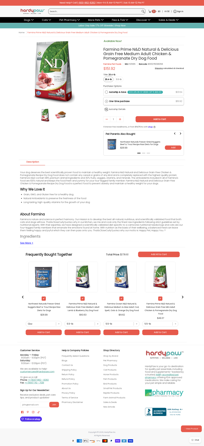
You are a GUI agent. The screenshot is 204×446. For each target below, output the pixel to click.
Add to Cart (159, 119)
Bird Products (110, 383)
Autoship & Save (135, 92)
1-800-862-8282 (86, 2)
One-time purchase (119, 101)
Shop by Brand (110, 356)
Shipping (159, 68)
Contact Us (67, 365)
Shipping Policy (69, 369)
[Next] (84, 72)
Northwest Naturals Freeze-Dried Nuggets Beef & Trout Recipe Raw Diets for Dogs (140, 143)
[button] (143, 101)
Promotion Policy (70, 383)
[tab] (32, 162)
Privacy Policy (68, 393)
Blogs (64, 360)
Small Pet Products (112, 388)
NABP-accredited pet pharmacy (162, 376)
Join (54, 404)
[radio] (106, 92)
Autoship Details (117, 109)
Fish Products (110, 379)
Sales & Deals (110, 402)
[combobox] (94, 11)
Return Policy (68, 374)
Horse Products (111, 374)
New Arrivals (109, 406)
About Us (66, 388)
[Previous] (22, 72)
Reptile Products (111, 393)
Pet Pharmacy (110, 360)
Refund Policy (68, 379)
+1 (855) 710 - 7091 (34, 382)
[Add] (120, 119)
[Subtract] (106, 119)
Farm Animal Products (114, 397)
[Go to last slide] (173, 133)
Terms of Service (70, 397)
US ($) (167, 11)
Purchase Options (112, 86)
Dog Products (110, 365)
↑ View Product (191, 428)
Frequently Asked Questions (75, 356)
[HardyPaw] (32, 11)
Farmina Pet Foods (112, 64)
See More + (26, 243)
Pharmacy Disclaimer (72, 402)
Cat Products (109, 369)
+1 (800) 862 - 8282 (38, 380)
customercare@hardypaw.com (37, 371)
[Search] (143, 11)
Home (22, 32)
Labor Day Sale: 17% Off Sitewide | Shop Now (102, 25)
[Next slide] (179, 133)
